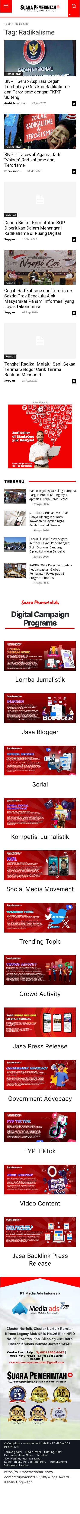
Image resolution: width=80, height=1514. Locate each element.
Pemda (10, 283)
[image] (40, 656)
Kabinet (11, 215)
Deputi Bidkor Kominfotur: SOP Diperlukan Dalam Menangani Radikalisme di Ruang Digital (34, 228)
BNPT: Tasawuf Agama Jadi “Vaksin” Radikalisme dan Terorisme (32, 160)
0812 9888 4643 (51, 1352)
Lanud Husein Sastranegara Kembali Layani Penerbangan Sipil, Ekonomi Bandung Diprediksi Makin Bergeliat (49, 545)
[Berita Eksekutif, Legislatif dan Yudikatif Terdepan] (40, 8)
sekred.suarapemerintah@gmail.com (36, 1362)
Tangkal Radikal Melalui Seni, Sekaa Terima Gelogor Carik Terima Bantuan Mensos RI (39, 369)
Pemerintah (14, 74)
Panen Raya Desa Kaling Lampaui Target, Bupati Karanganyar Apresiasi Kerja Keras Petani (52, 495)
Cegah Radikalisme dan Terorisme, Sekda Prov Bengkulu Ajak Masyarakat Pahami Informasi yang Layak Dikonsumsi (39, 298)
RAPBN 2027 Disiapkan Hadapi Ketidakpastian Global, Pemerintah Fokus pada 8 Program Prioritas (50, 571)
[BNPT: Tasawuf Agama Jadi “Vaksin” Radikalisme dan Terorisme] (40, 131)
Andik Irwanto (14, 103)
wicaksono (12, 171)
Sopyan (9, 239)
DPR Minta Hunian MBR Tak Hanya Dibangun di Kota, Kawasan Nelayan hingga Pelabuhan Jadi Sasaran (48, 519)
